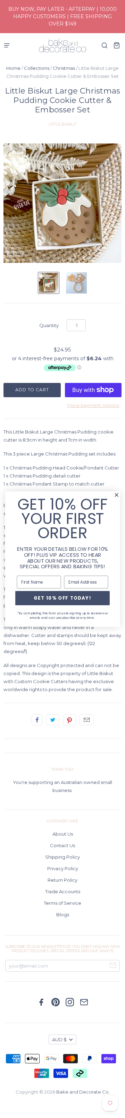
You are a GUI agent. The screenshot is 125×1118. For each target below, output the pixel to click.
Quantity (49, 325)
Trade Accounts (62, 891)
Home (13, 68)
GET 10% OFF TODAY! (63, 598)
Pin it (69, 719)
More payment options (93, 405)
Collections (36, 68)
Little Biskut (63, 124)
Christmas (64, 68)
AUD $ (59, 1039)
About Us (62, 834)
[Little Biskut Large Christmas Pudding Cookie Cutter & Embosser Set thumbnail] (48, 283)
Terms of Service (62, 903)
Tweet (52, 719)
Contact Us (62, 845)
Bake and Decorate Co (82, 1092)
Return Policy (62, 880)
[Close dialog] (116, 494)
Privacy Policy (62, 868)
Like (37, 719)
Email (87, 719)
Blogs (62, 914)
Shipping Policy (62, 857)
